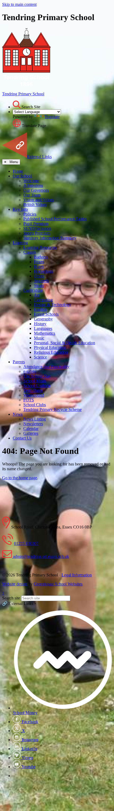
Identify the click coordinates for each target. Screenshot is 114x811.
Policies (29, 214)
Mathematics (44, 333)
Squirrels (41, 281)
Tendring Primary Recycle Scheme (52, 409)
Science (40, 357)
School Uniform (36, 385)
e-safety (29, 371)
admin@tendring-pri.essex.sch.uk (40, 556)
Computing (43, 300)
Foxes (39, 261)
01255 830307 (26, 543)
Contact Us (22, 438)
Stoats (39, 285)
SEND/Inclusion (37, 228)
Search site (11, 598)
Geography (43, 319)
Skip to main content (19, 4)
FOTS (28, 400)
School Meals (34, 381)
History (40, 323)
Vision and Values (38, 200)
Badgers (41, 257)
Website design (14, 584)
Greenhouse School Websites (58, 584)
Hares (39, 266)
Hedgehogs (43, 271)
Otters (39, 276)
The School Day (37, 376)
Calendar (30, 428)
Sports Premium (36, 233)
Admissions (33, 185)
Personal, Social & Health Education (64, 342)
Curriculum (32, 290)
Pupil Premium (35, 223)
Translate (52, 116)
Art (37, 295)
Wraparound (33, 395)
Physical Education (50, 347)
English (40, 309)
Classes (29, 252)
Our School (22, 176)
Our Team (31, 195)
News (18, 414)
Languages (43, 328)
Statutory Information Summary (49, 238)
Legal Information (77, 575)
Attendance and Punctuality (46, 366)
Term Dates (33, 390)
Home (18, 171)
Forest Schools (46, 314)
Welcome (31, 180)
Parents (19, 362)
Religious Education (51, 352)
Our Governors (36, 190)
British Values (35, 204)
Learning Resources (40, 247)
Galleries (30, 433)
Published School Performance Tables (55, 219)
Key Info (20, 209)
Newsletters (33, 424)
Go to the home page (19, 478)
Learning (20, 242)
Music (39, 338)
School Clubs (34, 404)
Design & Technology (52, 304)
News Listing (34, 419)
